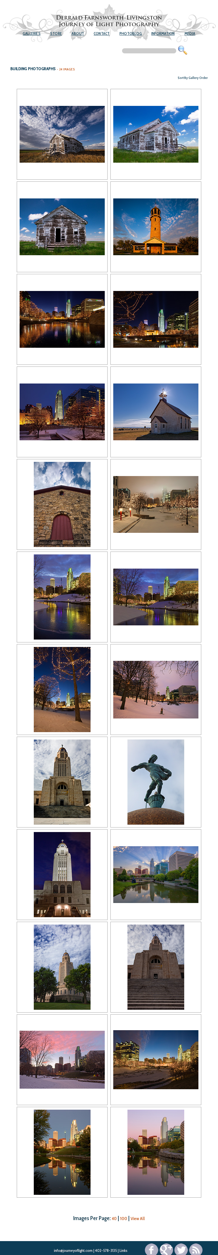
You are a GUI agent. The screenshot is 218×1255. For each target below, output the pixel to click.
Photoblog (131, 33)
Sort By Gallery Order (193, 78)
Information (163, 33)
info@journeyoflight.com (73, 1250)
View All (138, 1218)
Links (123, 1250)
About (78, 33)
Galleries (32, 33)
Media (190, 33)
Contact (102, 33)
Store (56, 33)
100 (123, 1218)
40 (114, 1218)
